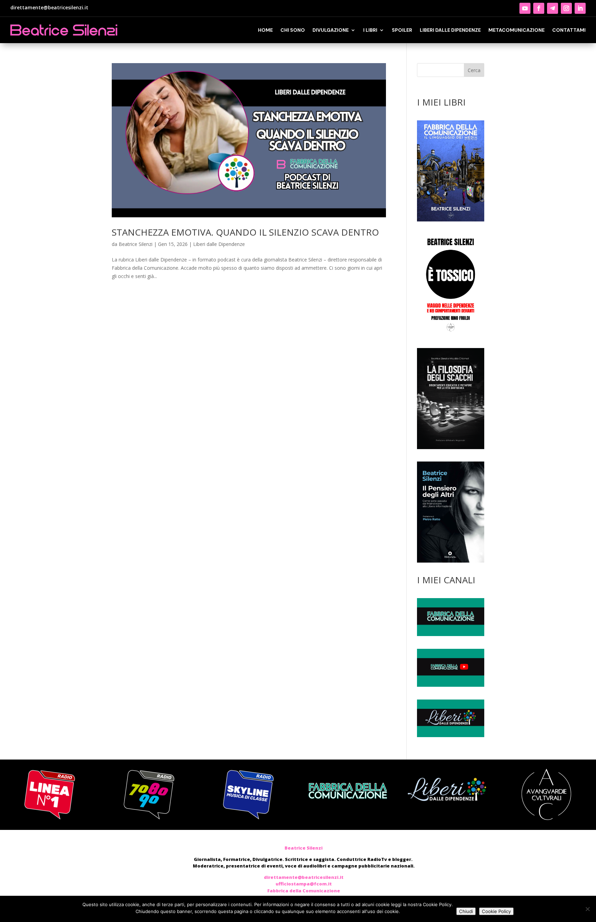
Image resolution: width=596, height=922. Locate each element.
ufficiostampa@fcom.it (304, 884)
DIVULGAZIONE (330, 30)
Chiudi (466, 911)
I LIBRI (370, 30)
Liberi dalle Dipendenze (219, 244)
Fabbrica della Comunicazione (303, 891)
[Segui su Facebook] (538, 8)
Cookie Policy (496, 911)
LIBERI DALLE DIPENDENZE (450, 30)
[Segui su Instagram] (566, 8)
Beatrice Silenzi (135, 244)
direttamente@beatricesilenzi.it (49, 7)
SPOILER (402, 30)
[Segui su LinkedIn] (580, 8)
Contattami (569, 30)
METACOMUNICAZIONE (516, 30)
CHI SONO (292, 30)
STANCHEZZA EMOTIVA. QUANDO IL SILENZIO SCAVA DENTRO (245, 232)
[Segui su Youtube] (524, 8)
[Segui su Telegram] (552, 8)
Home (265, 30)
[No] (587, 908)
